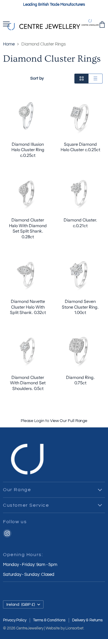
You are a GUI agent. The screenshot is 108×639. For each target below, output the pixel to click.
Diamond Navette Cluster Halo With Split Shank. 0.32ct (28, 307)
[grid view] (81, 79)
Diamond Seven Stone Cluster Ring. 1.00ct (80, 307)
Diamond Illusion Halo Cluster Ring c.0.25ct (27, 150)
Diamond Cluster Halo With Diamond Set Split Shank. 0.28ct (28, 228)
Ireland (20, 604)
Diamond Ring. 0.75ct (80, 380)
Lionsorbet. (74, 628)
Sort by (37, 78)
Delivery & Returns (87, 620)
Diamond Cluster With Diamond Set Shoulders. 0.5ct (28, 383)
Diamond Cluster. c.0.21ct (80, 222)
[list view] (95, 79)
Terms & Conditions (49, 620)
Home (9, 44)
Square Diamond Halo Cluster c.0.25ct (80, 147)
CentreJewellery (30, 628)
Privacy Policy (14, 620)
